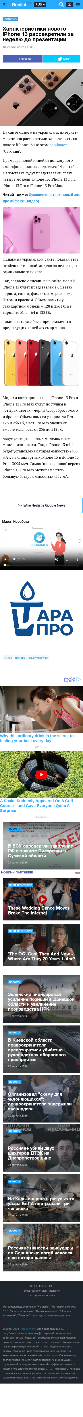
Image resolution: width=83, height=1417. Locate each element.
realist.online (50, 1355)
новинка (20, 657)
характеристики (38, 657)
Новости (14, 828)
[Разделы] (78, 2)
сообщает (58, 144)
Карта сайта (10, 1324)
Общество (10, 18)
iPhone (8, 657)
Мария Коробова (15, 521)
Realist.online (28, 1328)
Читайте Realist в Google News (41, 505)
